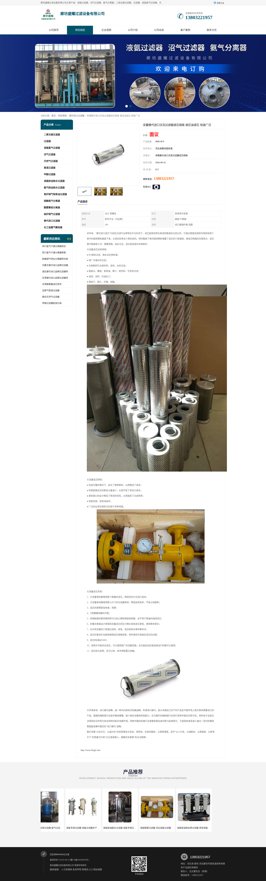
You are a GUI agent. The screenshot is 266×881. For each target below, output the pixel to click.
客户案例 (185, 30)
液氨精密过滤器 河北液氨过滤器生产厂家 (98, 828)
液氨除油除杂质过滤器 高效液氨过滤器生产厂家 (138, 828)
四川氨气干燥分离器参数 (54, 252)
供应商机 (80, 30)
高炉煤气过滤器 (52, 214)
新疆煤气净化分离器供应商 (55, 259)
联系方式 (212, 30)
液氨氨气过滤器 (52, 148)
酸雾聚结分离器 (52, 207)
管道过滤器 (49, 167)
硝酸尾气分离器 (52, 201)
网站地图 (97, 869)
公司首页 (54, 30)
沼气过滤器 (49, 154)
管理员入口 (87, 869)
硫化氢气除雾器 (206, 828)
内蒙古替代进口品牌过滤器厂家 (56, 265)
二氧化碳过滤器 (52, 134)
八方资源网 (66, 869)
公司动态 (159, 30)
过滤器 (47, 141)
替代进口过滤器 (76, 116)
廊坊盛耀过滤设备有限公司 (62, 865)
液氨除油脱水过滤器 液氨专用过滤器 (59, 828)
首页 (53, 116)
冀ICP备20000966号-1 (80, 860)
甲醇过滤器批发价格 (52, 303)
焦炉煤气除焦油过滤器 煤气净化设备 (169, 828)
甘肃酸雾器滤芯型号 (52, 284)
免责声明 (77, 869)
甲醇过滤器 (49, 174)
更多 (69, 239)
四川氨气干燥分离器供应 (54, 246)
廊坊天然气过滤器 (50, 297)
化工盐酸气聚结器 (53, 227)
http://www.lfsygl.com (90, 750)
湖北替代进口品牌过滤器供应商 (56, 271)
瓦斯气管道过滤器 (50, 290)
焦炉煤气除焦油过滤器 (55, 194)
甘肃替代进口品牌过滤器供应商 (56, 278)
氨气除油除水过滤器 (54, 187)
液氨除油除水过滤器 (54, 181)
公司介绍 (133, 30)
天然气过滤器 (51, 161)
